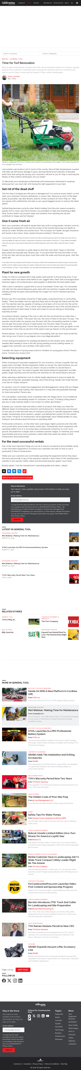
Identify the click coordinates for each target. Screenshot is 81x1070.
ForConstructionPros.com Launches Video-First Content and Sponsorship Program (52, 885)
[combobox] (21, 53)
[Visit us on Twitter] (9, 980)
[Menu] (77, 3)
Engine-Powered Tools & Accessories (42, 854)
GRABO (35, 761)
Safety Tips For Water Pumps (44, 814)
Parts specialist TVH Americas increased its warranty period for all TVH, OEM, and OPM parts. (53, 786)
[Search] (72, 3)
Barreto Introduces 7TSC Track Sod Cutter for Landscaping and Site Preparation (52, 904)
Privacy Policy (20, 516)
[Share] (9, 471)
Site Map (64, 1064)
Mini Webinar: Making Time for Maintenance (20, 536)
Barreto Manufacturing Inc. (43, 909)
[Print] (4, 471)
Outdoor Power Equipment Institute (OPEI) (49, 818)
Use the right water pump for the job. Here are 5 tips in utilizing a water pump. (52, 822)
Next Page (23, 970)
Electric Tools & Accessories (39, 688)
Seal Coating (7, 629)
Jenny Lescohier (14, 76)
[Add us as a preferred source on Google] (24, 471)
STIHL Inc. (36, 698)
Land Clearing (33, 794)
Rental (5, 59)
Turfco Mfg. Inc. (8, 620)
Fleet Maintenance (35, 923)
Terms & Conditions (52, 1064)
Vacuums (31, 944)
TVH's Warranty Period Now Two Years (18, 575)
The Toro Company (49, 621)
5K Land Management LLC (42, 800)
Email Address (17, 496)
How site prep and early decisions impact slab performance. (50, 803)
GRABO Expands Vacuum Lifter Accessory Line (51, 948)
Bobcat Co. (36, 840)
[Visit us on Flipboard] (29, 1018)
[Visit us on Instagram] (15, 980)
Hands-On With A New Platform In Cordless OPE (52, 693)
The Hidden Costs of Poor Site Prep (48, 796)
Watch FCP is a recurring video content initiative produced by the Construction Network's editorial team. (52, 891)
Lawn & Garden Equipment (38, 830)
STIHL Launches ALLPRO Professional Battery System (25, 547)
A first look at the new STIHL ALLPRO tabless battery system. (51, 700)
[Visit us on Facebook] (4, 980)
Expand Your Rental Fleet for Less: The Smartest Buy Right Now (53, 634)
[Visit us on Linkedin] (20, 980)
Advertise (27, 1064)
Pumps (30, 812)
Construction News (36, 881)
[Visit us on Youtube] (47, 1015)
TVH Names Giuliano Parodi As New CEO (51, 926)
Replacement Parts (35, 775)
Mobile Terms (63, 514)
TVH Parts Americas (40, 782)
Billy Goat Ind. (8, 632)
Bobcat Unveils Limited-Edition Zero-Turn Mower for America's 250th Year (51, 835)
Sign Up (17, 519)
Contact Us (18, 1064)
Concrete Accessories (37, 752)
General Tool (16, 59)
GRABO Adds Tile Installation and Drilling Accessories (51, 756)
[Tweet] (19, 471)
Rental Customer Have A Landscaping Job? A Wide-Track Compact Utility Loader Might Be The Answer (53, 860)
